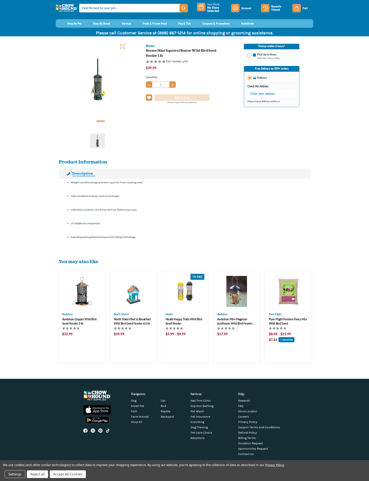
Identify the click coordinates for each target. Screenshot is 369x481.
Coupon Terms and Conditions (259, 427)
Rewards (244, 400)
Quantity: (152, 77)
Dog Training (199, 427)
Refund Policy (247, 432)
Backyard (167, 416)
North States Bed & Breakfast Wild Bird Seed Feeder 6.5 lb (132, 321)
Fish (134, 411)
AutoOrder (288, 339)
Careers (243, 416)
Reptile (165, 411)
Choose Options (81, 291)
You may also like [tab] (78, 261)
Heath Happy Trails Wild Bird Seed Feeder (183, 321)
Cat (163, 400)
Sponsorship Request (253, 448)
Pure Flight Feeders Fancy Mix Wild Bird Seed (288, 321)
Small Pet (137, 406)
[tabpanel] (97, 79)
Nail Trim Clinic (200, 400)
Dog (133, 400)
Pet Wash (197, 411)
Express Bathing (202, 406)
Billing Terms (247, 438)
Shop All (136, 422)
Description (82, 173)
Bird (163, 406)
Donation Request (250, 443)
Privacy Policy (247, 422)
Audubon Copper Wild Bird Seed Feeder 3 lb (79, 321)
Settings (15, 474)
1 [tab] (100, 121)
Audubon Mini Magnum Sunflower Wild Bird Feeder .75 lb (235, 321)
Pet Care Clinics (201, 432)
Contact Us (246, 454)
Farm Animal (140, 416)
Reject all (37, 474)
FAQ (240, 406)
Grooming (197, 422)
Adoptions (197, 438)
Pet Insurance (200, 416)
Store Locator (247, 411)
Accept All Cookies (67, 474)
